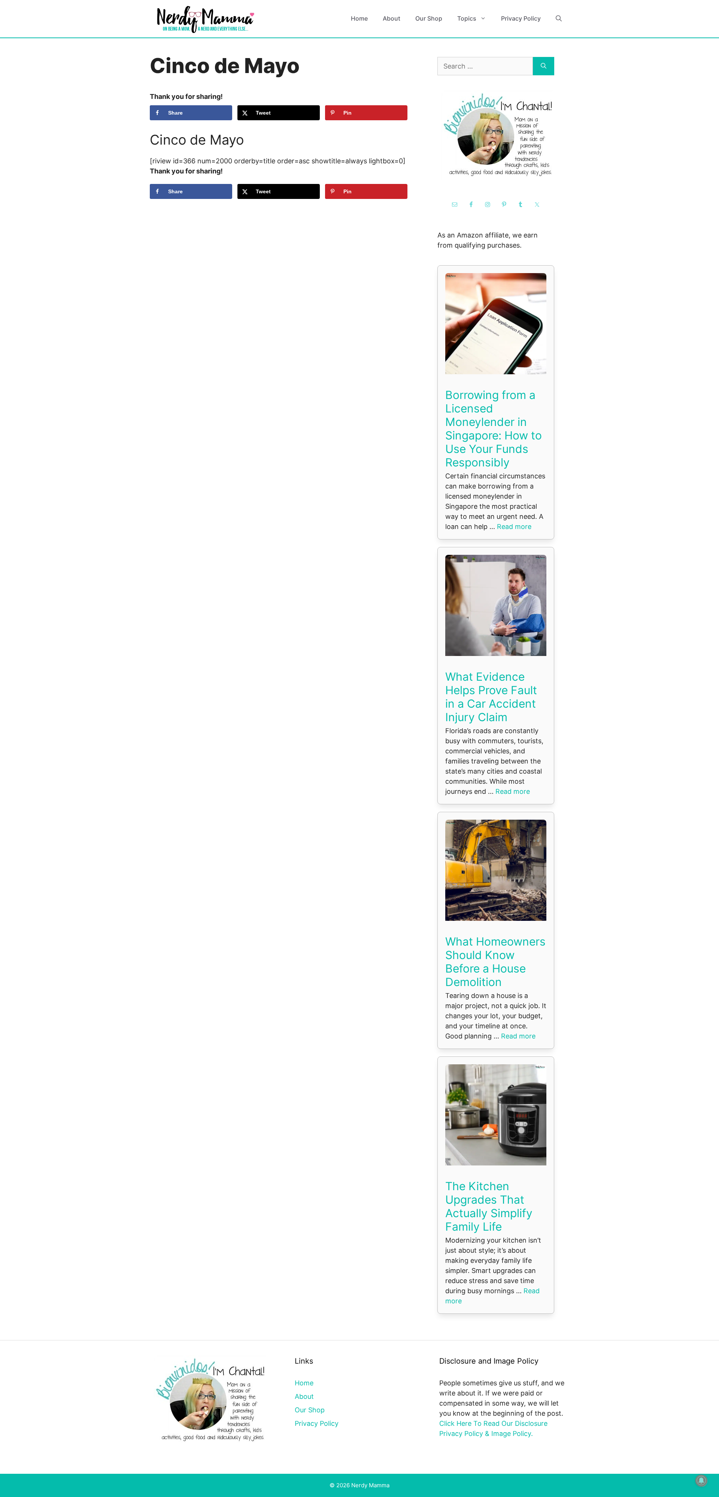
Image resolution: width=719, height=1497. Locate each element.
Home (359, 18)
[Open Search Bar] (558, 18)
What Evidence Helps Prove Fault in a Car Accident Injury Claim (491, 697)
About (391, 18)
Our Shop (428, 18)
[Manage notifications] (701, 1481)
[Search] (543, 66)
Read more (514, 526)
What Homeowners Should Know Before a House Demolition (495, 962)
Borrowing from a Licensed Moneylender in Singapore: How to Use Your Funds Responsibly (493, 428)
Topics (466, 18)
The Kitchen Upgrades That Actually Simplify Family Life (489, 1206)
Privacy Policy (521, 18)
